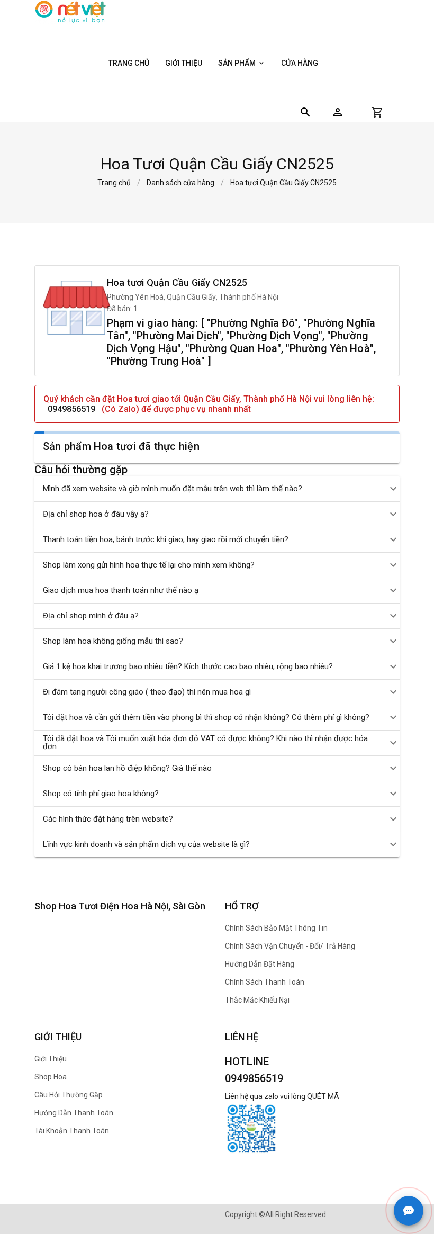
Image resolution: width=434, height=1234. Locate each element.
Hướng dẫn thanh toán (73, 1112)
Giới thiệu (183, 63)
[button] (337, 112)
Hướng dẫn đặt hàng (259, 964)
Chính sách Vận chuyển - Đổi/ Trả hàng (290, 946)
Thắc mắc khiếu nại (257, 1000)
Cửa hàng (299, 63)
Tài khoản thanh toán (71, 1130)
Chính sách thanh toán (264, 982)
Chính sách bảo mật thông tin (276, 928)
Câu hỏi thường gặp (68, 1094)
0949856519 (71, 409)
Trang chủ (128, 63)
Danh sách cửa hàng (180, 182)
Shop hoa (50, 1076)
